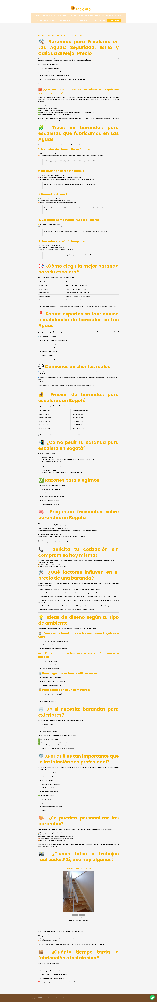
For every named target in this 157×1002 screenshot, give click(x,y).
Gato (81, 16)
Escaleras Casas (81, 21)
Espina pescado (63, 16)
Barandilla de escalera (97, 21)
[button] (114, 20)
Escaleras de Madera (49, 16)
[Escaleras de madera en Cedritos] (78, 891)
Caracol (74, 16)
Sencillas (53, 21)
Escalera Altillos (42, 21)
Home (37, 16)
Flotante (118, 16)
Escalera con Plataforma (104, 16)
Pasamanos (89, 16)
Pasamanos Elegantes (66, 21)
